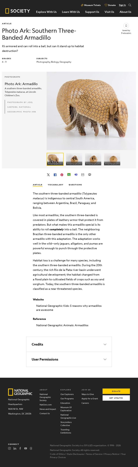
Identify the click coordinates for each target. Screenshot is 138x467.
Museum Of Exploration (66, 409)
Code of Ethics (57, 454)
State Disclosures (75, 454)
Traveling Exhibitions (66, 431)
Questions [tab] (75, 184)
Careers (85, 403)
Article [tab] (37, 184)
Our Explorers (67, 394)
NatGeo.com (46, 404)
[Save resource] (126, 25)
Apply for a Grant (90, 398)
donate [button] (116, 391)
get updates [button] (116, 398)
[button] (69, 344)
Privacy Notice (111, 454)
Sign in (122, 5)
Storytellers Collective (66, 423)
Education (65, 403)
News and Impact (48, 409)
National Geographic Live (68, 416)
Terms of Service (94, 454)
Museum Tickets (92, 5)
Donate (112, 5)
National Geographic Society (45, 397)
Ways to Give (88, 394)
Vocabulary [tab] (55, 184)
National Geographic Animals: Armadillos (62, 325)
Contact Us (45, 413)
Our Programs (67, 398)
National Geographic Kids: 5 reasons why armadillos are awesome (69, 308)
